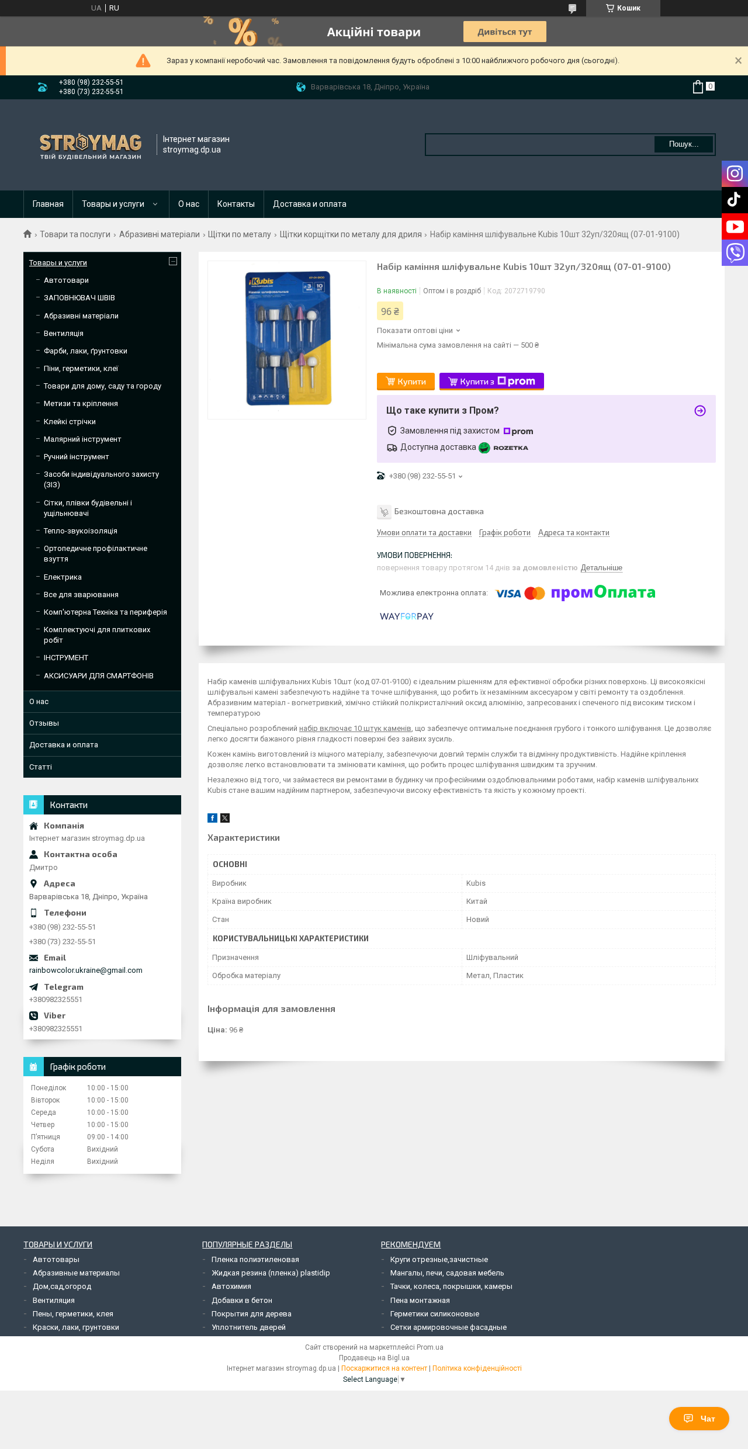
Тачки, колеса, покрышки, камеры (451, 1286)
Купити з (477, 381)
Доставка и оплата (310, 204)
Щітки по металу (239, 234)
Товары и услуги (113, 204)
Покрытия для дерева (252, 1313)
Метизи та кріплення (81, 403)
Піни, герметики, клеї (81, 368)
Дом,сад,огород (62, 1286)
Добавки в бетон (242, 1300)
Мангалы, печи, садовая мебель (447, 1272)
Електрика (63, 577)
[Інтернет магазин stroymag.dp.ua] (90, 145)
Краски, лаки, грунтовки (76, 1327)
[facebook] (212, 820)
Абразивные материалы (76, 1272)
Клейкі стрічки (70, 421)
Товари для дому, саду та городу (102, 386)
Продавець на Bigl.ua (374, 1358)
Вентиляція (64, 333)
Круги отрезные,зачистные (439, 1259)
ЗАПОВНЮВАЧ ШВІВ (79, 297)
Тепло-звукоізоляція (80, 530)
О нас (188, 204)
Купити (412, 381)
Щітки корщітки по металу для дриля (351, 234)
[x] (225, 820)
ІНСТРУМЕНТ (66, 657)
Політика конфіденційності (477, 1368)
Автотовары (56, 1259)
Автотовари (66, 280)
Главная (48, 204)
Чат (708, 1418)
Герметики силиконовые (434, 1313)
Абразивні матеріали (159, 234)
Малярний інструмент (83, 439)
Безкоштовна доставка (439, 511)
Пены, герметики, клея (73, 1313)
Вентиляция (54, 1300)
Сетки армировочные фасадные (448, 1327)
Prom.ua (430, 1347)
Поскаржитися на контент (384, 1368)
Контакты (236, 204)
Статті (40, 766)
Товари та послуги (75, 234)
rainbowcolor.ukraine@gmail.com (86, 970)
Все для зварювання (81, 594)
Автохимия (231, 1286)
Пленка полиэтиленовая (255, 1259)
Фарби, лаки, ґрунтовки (85, 350)
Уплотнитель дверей (249, 1327)
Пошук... (684, 144)
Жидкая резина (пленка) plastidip (271, 1272)
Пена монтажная (420, 1300)
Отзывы (44, 723)
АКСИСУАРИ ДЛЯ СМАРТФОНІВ (99, 675)
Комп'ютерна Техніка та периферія (105, 612)
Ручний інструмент (76, 456)
